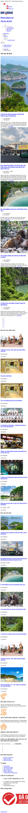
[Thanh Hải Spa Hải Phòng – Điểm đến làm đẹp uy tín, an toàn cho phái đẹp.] (12, 422)
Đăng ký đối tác (7, 770)
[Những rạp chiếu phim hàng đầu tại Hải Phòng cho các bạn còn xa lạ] (12, 448)
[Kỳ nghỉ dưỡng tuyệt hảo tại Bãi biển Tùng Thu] (12, 581)
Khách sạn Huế (7, 758)
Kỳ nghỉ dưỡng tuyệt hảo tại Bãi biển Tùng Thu (13, 584)
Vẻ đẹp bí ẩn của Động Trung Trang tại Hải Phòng (13, 634)
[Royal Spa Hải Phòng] (12, 373)
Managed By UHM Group (7, 807)
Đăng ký (9, 31)
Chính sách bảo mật (8, 767)
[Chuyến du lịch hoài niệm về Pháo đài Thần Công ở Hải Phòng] (12, 529)
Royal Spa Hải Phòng (6, 375)
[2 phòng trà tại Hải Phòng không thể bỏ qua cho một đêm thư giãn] (12, 474)
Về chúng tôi (7, 766)
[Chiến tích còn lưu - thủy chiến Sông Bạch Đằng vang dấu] (12, 347)
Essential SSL (4, 811)
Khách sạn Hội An (8, 760)
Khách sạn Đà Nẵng (8, 757)
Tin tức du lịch (6, 21)
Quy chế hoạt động (8, 768)
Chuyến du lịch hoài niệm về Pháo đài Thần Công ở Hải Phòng (12, 115)
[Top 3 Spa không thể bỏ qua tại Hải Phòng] (12, 397)
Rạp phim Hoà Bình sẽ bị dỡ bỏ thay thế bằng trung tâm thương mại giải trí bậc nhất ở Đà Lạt (13, 167)
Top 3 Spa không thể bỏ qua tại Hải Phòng (11, 400)
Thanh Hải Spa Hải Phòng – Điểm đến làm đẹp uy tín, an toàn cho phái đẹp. (13, 426)
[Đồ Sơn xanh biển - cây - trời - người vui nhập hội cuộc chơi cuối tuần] (12, 681)
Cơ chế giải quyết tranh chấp (10, 772)
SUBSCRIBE (18, 743)
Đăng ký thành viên (8, 771)
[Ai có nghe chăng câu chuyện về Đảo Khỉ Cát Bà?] (12, 606)
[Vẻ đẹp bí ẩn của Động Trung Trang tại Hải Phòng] (12, 631)
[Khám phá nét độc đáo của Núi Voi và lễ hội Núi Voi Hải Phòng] (12, 500)
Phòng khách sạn (7, 18)
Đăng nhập (9, 29)
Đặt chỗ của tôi (10, 28)
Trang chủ (6, 49)
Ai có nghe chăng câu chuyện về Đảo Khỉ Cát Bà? (13, 609)
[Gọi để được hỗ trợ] (2, 810)
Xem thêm (10, 126)
